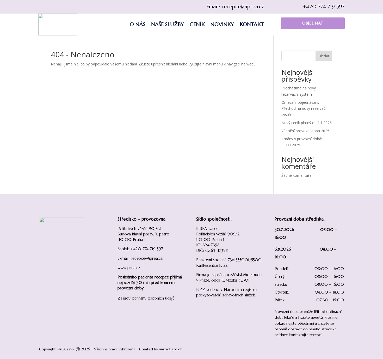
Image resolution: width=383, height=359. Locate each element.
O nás (137, 24)
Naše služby (167, 24)
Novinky (222, 24)
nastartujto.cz (170, 349)
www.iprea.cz (129, 267)
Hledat (323, 55)
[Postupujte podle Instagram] (53, 7)
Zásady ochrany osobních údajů (146, 298)
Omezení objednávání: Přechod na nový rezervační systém (304, 108)
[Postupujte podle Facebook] (42, 7)
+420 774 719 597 (324, 6)
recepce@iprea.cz (243, 6)
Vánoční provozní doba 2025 (305, 130)
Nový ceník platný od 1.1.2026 (306, 122)
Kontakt (252, 24)
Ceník (197, 24)
